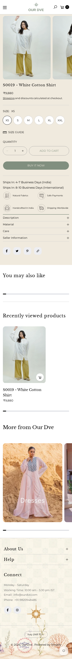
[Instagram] (17, 610)
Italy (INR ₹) (34, 634)
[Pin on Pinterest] (27, 251)
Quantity (10, 141)
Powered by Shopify (47, 644)
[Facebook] (8, 610)
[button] (55, 7)
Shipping (9, 98)
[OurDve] (36, 6)
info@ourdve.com (25, 594)
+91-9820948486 (25, 600)
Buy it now (36, 165)
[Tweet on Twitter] (17, 251)
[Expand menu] (5, 7)
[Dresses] (32, 482)
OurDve (27, 644)
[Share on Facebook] (7, 251)
